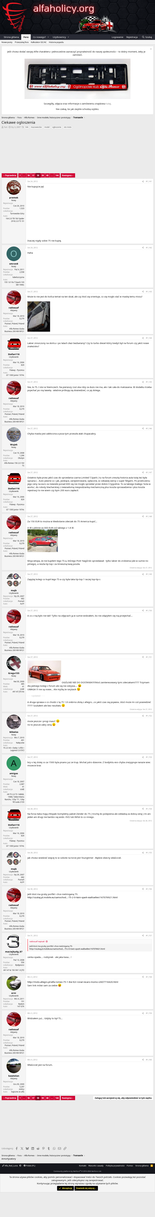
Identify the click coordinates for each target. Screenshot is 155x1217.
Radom (21, 1004)
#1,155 (149, 852)
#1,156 (149, 889)
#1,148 (149, 516)
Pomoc (130, 1165)
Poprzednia (10, 175)
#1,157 (149, 935)
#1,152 (149, 715)
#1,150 (149, 610)
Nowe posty (7, 42)
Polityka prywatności (115, 1165)
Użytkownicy (59, 37)
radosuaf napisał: (37, 941)
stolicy (21, 1089)
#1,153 (149, 757)
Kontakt (82, 1165)
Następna (67, 175)
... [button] (24, 175)
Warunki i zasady (96, 1165)
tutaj (108, 103)
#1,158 (149, 977)
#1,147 (149, 472)
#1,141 (149, 181)
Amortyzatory (9, 1158)
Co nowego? (39, 37)
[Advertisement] (77, 152)
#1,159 (149, 1013)
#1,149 (149, 574)
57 (33, 175)
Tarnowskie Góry (17, 213)
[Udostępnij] (143, 181)
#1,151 (149, 657)
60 (47, 175)
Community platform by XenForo (78, 1171)
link (26, 127)
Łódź (22, 689)
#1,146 (149, 428)
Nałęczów (20, 742)
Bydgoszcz (19, 965)
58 (38, 175)
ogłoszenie (56, 127)
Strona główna (11, 37)
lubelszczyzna (18, 277)
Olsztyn (21, 458)
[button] (48, 37)
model (47, 127)
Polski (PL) (30, 1165)
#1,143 (149, 291)
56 (29, 175)
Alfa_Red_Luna (11, 1165)
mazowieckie (36, 127)
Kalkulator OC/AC (38, 42)
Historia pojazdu (56, 42)
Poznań (21, 601)
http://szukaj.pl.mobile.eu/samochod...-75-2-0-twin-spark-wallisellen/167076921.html (72, 897)
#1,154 (149, 809)
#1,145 (149, 382)
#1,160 (149, 1059)
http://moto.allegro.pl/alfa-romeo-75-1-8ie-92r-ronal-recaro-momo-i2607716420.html (72, 981)
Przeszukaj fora (21, 42)
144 (57, 175)
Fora (25, 37)
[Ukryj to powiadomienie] (150, 49)
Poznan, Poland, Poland (14, 323)
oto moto (67, 127)
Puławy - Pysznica (17, 370)
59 (43, 175)
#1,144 (149, 338)
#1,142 (149, 247)
